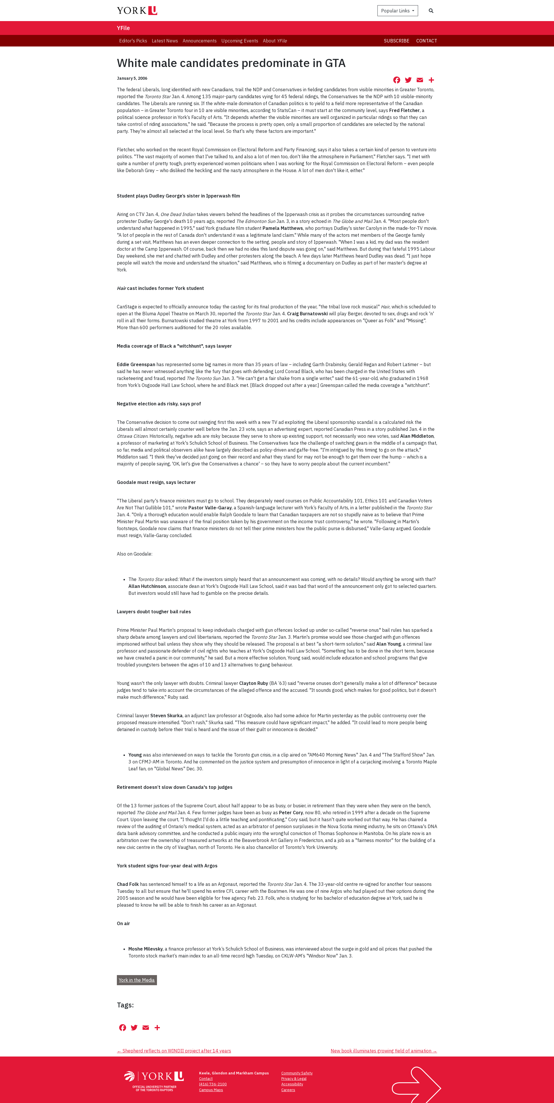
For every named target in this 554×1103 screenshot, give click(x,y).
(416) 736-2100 (213, 1084)
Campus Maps (211, 1089)
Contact (426, 41)
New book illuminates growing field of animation (384, 1051)
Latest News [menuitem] (165, 41)
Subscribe (396, 41)
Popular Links (396, 11)
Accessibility (292, 1084)
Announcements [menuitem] (200, 41)
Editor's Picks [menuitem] (133, 41)
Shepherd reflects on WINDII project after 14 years (174, 1051)
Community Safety (296, 1073)
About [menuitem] (275, 41)
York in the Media (137, 980)
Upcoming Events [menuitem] (239, 41)
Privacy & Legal (293, 1078)
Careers (288, 1089)
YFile (123, 28)
